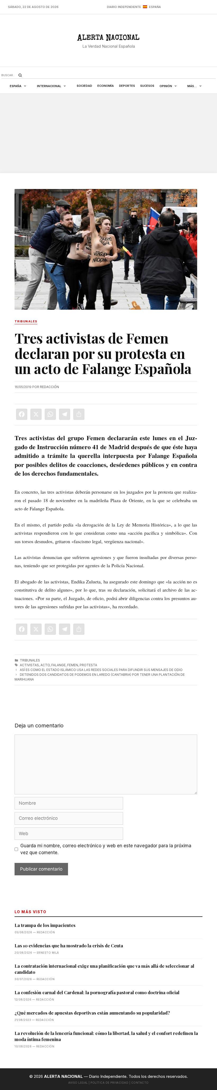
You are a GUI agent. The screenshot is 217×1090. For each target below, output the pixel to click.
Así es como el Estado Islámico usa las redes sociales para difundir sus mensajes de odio (101, 670)
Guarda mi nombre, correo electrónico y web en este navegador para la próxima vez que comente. (105, 849)
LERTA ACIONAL (108, 38)
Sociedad (84, 86)
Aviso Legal (78, 1082)
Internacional (49, 86)
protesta (88, 665)
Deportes (127, 86)
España (15, 86)
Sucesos (147, 86)
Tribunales (30, 660)
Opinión (166, 86)
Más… (192, 86)
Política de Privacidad (109, 1082)
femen (72, 665)
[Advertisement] (108, 133)
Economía (105, 86)
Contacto (140, 1082)
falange (58, 665)
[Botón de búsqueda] (20, 75)
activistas (29, 665)
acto (45, 665)
